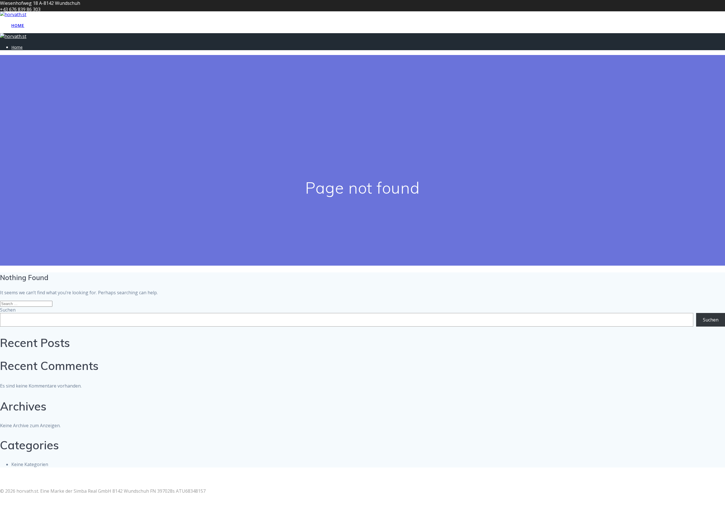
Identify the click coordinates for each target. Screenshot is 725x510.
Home (17, 25)
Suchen (8, 310)
